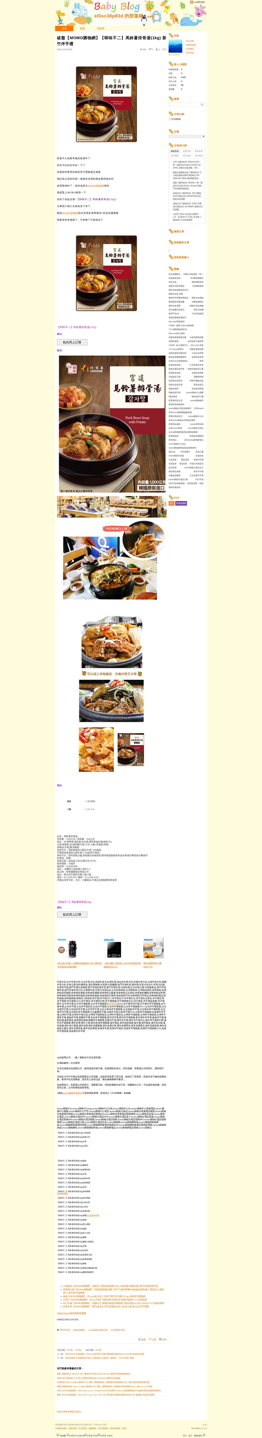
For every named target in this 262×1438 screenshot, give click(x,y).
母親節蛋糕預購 (196, 349)
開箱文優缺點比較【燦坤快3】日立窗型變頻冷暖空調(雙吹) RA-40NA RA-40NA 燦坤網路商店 (187, 175)
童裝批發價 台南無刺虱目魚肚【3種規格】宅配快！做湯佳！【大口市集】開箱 (99, 1358)
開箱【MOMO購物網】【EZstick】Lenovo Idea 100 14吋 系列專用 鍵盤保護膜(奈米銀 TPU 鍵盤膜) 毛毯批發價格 (106, 1395)
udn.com (204, 1428)
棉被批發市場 (174, 392)
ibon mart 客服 (197, 345)
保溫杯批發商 (197, 357)
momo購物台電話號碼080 (180, 408)
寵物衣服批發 (174, 487)
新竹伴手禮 (112, 1004)
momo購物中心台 (195, 416)
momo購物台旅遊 (176, 456)
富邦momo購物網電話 (193, 440)
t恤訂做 (172, 452)
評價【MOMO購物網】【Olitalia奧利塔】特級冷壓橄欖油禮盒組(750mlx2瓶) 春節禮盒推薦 (104, 1354)
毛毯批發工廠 (174, 377)
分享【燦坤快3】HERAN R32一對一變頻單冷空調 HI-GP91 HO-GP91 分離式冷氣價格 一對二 (187, 165)
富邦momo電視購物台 (178, 361)
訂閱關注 (190, 49)
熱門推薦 (199, 156)
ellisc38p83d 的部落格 (118, 15)
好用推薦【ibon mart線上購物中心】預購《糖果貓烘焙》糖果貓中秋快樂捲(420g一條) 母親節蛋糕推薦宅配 (103, 1382)
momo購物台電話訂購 (74, 1093)
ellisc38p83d (174, 54)
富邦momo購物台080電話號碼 (182, 420)
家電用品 (172, 440)
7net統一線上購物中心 (178, 345)
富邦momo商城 (175, 428)
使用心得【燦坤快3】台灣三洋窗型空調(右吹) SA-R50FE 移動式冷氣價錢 (88, 1378)
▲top (205, 1425)
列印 (164, 1339)
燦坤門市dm (174, 313)
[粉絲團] (58, 1434)
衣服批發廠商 (62, 1193)
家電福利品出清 (175, 400)
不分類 (70, 1350)
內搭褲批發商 (174, 278)
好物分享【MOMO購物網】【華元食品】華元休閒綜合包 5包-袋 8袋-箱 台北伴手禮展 (106, 1306)
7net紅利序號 (197, 353)
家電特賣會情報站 (176, 404)
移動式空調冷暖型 (176, 286)
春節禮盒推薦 (174, 471)
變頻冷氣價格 (197, 298)
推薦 (143, 1339)
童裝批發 (183, 463)
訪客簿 (100, 28)
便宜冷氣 (172, 282)
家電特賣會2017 (176, 416)
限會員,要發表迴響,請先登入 (69, 1412)
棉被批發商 (173, 388)
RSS (172, 503)
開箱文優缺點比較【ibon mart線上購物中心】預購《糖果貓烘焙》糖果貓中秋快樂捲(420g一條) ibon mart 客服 (104, 1386)
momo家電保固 (196, 424)
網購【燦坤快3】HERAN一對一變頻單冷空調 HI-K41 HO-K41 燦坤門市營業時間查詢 (93, 1374)
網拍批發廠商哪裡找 (177, 357)
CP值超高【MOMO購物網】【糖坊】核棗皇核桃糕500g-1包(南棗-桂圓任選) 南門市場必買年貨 (110, 1286)
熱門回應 (187, 156)
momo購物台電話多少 (193, 467)
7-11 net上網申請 (176, 349)
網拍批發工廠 (197, 396)
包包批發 (172, 463)
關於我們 (73, 1428)
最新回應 (187, 151)
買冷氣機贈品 (174, 274)
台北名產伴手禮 (92, 1215)
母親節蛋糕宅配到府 (177, 353)
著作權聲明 (103, 1428)
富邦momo (198, 408)
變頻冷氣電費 (174, 306)
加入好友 (190, 41)
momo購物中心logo (177, 444)
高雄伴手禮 (198, 460)
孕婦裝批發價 (174, 373)
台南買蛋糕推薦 (196, 337)
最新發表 (175, 151)
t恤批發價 (173, 396)
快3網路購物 (198, 286)
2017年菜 (199, 479)
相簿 (82, 28)
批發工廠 (199, 452)
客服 (124, 1428)
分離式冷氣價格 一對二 (193, 274)
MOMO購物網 (96, 185)
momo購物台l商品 (195, 428)
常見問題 (83, 1428)
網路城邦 (198, 1436)
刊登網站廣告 (61, 1428)
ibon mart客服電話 (177, 321)
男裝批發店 (198, 385)
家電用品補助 (174, 424)
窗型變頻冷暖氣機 (176, 302)
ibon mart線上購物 (177, 333)
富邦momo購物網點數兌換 (180, 412)
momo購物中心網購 (194, 392)
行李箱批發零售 (196, 365)
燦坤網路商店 (197, 282)
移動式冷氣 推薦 (176, 294)
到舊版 (151, 17)
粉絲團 (63, 1436)
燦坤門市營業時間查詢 (178, 298)
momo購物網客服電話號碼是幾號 (183, 432)
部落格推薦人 (181, 257)
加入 (190, 1436)
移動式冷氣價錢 (196, 306)
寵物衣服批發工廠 (195, 369)
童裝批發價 (192, 483)
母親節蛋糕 (173, 341)
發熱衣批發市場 (175, 385)
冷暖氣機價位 (197, 302)
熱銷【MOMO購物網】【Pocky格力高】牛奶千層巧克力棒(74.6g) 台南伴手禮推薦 (104, 1296)
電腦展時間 (198, 377)
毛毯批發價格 (197, 373)
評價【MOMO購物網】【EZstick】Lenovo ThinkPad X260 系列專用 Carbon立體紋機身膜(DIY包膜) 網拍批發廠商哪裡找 (109, 1390)
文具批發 (172, 460)
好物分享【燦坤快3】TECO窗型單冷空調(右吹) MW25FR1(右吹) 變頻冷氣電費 (187, 196)
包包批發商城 (197, 388)
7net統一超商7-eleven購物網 (181, 325)
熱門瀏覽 (175, 156)
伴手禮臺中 (185, 452)
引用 (154, 1339)
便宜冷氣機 (198, 310)
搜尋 (202, 104)
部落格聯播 (181, 503)
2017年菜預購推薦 (177, 483)
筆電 (201, 361)
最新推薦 (199, 151)
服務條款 (93, 1428)
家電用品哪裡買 (196, 436)
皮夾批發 (172, 467)
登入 (185, 1436)
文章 (64, 28)
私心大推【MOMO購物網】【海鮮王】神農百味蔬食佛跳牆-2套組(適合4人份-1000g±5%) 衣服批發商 (113, 1303)
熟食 (201, 483)
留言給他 (190, 53)
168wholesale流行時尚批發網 (71, 1313)
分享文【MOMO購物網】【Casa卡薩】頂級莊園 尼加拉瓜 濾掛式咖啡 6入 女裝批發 (105, 1299)
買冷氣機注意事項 (176, 310)
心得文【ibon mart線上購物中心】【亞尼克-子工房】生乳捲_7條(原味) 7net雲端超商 (187, 217)
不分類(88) (176, 119)
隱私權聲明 (115, 1428)
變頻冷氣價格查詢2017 (179, 290)
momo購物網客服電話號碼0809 (182, 448)
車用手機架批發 (196, 381)
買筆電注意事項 (175, 381)
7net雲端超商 (197, 313)
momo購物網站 (196, 400)
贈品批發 (185, 460)
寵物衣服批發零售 (176, 369)
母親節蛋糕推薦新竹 (177, 317)
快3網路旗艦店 (197, 278)
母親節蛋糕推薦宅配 (177, 337)
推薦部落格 (191, 45)
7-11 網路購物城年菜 (178, 329)
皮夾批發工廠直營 (195, 341)
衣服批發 (199, 456)
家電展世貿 (173, 436)
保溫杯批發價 (174, 365)
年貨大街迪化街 (196, 463)
